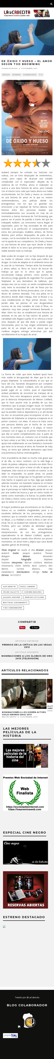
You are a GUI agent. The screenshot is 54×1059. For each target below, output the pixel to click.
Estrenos (16, 74)
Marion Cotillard (34, 597)
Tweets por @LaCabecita (27, 997)
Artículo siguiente (27, 652)
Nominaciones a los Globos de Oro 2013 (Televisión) (27, 657)
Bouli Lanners (28, 587)
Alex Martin (9, 587)
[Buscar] (51, 3)
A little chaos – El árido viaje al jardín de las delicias (22, 707)
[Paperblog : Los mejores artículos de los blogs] (10, 1037)
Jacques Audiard (11, 597)
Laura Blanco (8, 711)
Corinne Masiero (33, 592)
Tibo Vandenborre (12, 608)
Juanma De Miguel (10, 68)
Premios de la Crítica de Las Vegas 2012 (27, 646)
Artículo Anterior (27, 641)
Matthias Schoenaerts (15, 603)
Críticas (6, 74)
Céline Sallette (11, 592)
